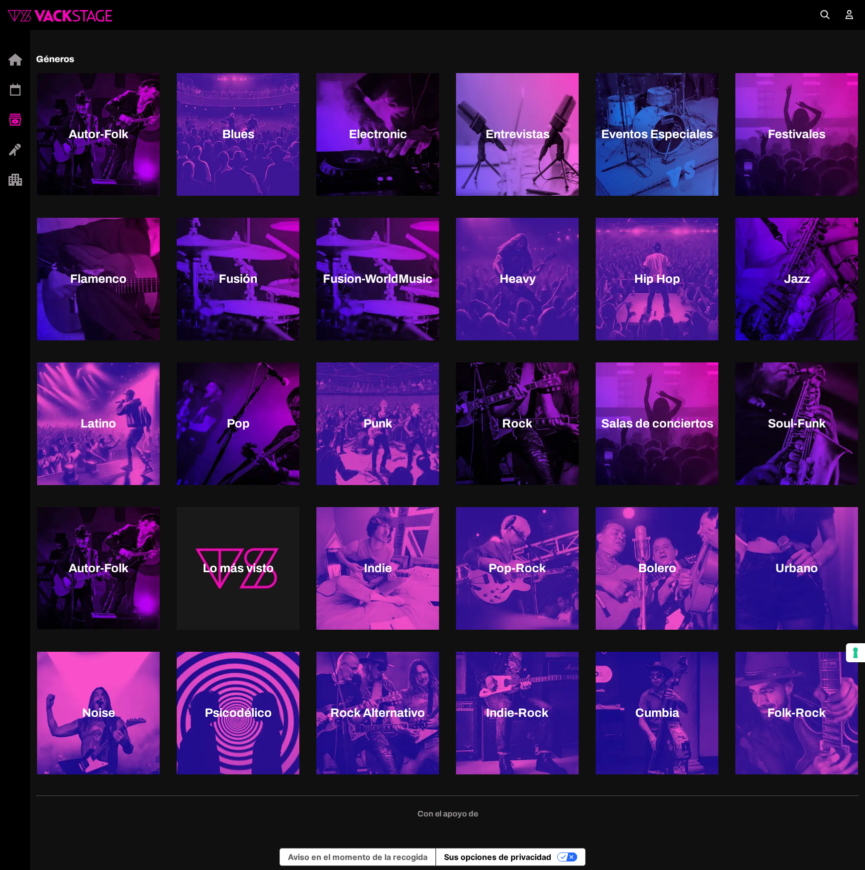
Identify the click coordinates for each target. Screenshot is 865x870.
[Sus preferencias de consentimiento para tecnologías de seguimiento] (855, 652)
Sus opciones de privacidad (497, 857)
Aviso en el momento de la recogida (357, 857)
